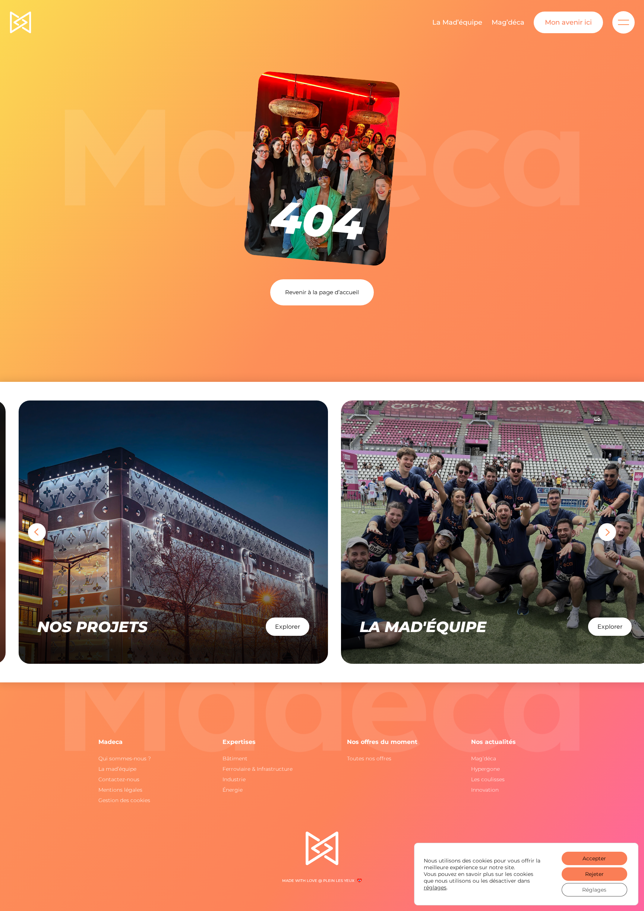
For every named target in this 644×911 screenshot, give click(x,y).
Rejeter (594, 874)
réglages (435, 887)
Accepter (594, 858)
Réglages (594, 889)
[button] (37, 532)
